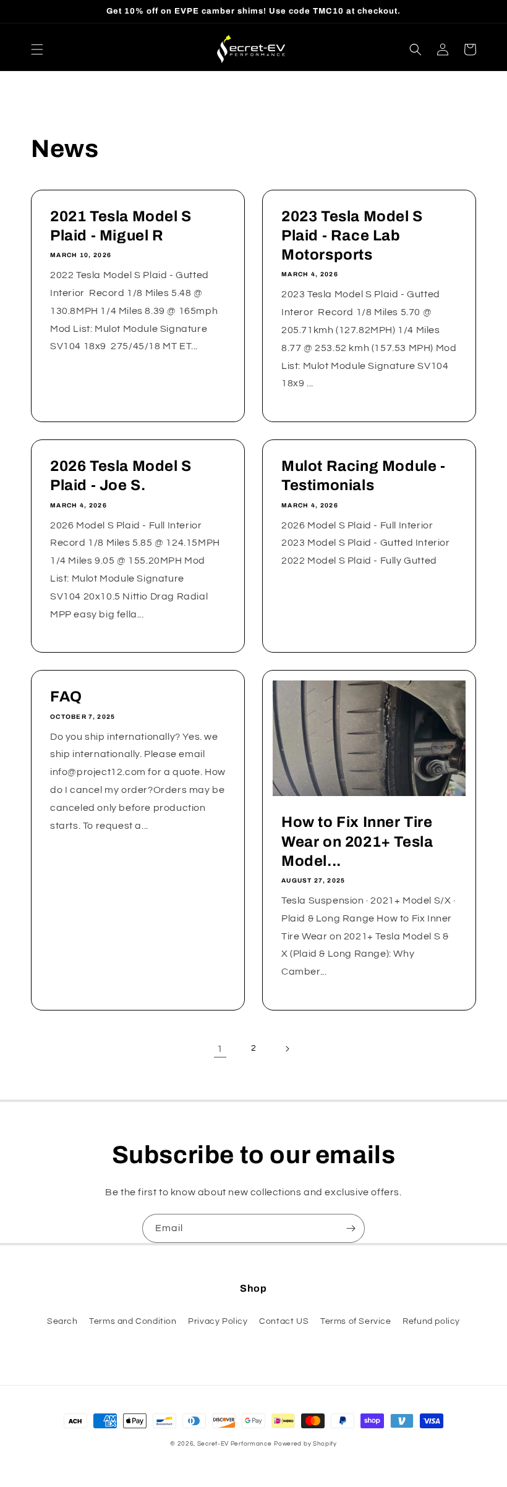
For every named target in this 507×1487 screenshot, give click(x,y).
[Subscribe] (350, 1228)
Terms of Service (355, 1321)
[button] (37, 49)
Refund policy (431, 1321)
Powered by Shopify (305, 1444)
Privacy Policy (217, 1321)
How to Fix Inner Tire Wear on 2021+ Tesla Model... (357, 841)
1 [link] (220, 1049)
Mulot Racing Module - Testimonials (363, 475)
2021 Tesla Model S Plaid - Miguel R (121, 226)
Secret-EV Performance (234, 1444)
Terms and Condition (132, 1321)
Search (62, 1321)
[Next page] (286, 1048)
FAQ (66, 696)
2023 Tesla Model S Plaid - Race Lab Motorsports (352, 235)
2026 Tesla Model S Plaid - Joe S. (121, 475)
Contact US (284, 1321)
